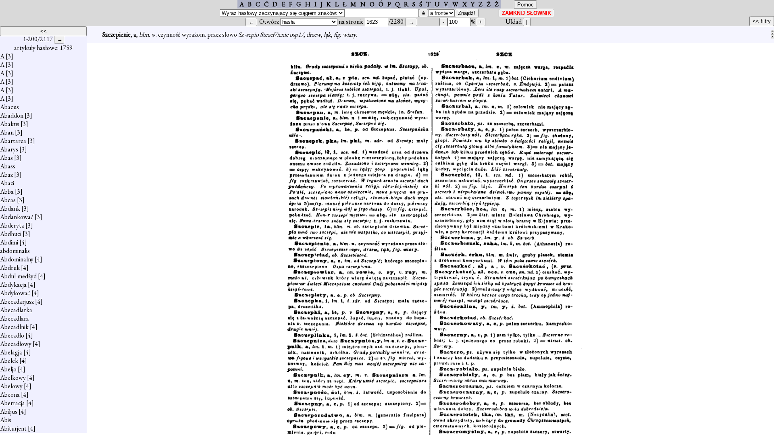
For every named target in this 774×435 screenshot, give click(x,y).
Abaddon (11, 115)
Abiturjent (13, 428)
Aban (7, 132)
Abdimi (9, 242)
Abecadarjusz (17, 301)
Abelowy (11, 386)
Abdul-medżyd (18, 276)
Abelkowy (13, 377)
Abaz (6, 174)
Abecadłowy (15, 344)
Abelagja (11, 352)
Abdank (10, 208)
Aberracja (12, 403)
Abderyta (12, 225)
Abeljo (8, 369)
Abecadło (12, 335)
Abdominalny (16, 259)
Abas (6, 157)
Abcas (8, 200)
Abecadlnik (14, 327)
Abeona (10, 394)
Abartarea (13, 141)
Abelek (9, 360)
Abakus (9, 124)
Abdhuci (10, 234)
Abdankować (16, 217)
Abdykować (15, 293)
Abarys (9, 149)
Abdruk (10, 267)
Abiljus (8, 411)
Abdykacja (13, 284)
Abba (7, 191)
